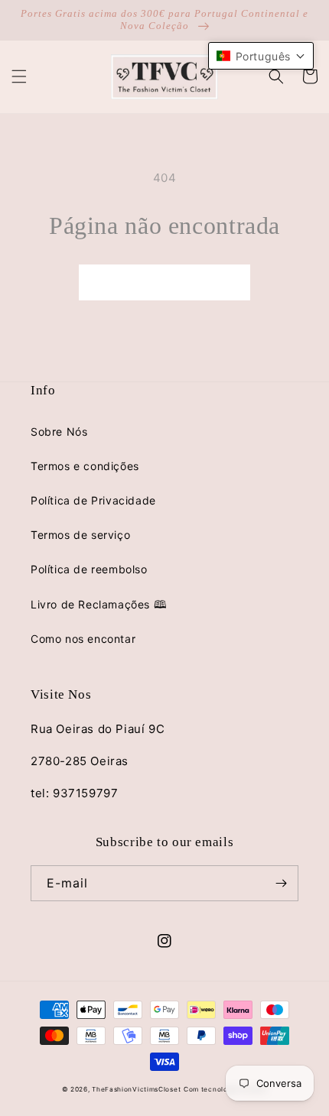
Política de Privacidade (93, 500)
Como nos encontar (83, 638)
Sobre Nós (59, 431)
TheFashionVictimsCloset (136, 1089)
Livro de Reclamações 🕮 (99, 604)
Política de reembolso (89, 569)
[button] (19, 76)
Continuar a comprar (164, 282)
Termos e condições (85, 465)
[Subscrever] (281, 883)
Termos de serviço (80, 534)
